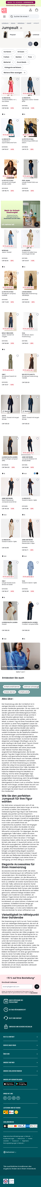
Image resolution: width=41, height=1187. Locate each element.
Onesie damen (9, 692)
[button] (36, 10)
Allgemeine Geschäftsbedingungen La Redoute (16, 1136)
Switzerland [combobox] (10, 1152)
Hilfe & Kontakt (9, 1037)
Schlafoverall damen (12, 687)
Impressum (15, 1141)
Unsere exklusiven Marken (12, 1071)
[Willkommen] (30, 10)
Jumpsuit (36, 23)
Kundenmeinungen (8, 1138)
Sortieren (7, 52)
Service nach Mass (9, 1045)
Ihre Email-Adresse (9, 982)
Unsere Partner (8, 1062)
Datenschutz (21, 1138)
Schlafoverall (24, 692)
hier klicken (34, 993)
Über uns (6, 1054)
